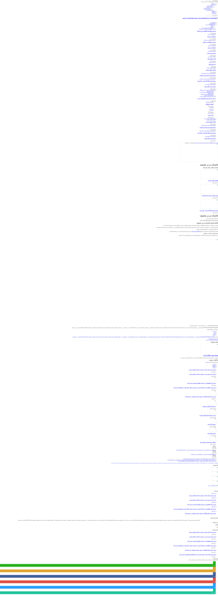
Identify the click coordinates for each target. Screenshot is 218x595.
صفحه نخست (213, 22)
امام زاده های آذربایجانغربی (165, 336)
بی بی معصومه (120, 336)
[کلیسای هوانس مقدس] (211, 67)
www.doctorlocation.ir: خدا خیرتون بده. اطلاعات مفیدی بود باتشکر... (203, 454)
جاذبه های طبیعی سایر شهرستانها (207, 94)
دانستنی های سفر (210, 91)
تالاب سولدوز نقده (211, 58)
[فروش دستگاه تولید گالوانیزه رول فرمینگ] (207, 28)
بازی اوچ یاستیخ (212, 64)
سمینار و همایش (210, 93)
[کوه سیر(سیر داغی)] (212, 51)
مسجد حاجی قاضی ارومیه (212, 339)
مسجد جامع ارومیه (211, 433)
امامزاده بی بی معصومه (147, 336)
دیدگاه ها (214, 366)
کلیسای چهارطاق (209, 104)
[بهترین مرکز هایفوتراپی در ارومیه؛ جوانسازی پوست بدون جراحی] (215, 470)
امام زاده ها (173, 336)
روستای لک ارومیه (212, 424)
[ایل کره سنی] (210, 113)
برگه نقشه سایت (212, 23)
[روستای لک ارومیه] (212, 422)
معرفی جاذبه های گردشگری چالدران (207, 415)
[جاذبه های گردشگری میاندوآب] (212, 404)
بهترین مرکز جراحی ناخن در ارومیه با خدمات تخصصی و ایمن (202, 369)
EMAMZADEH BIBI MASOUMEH (208, 336)
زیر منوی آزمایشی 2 (207, 8)
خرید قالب (214, 12)
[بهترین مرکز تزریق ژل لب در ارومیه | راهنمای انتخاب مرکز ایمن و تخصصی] (215, 484)
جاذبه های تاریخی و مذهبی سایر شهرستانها (208, 89)
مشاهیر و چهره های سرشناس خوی (208, 442)
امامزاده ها (133, 336)
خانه (217, 142)
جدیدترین (214, 364)
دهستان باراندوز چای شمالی (97, 336)
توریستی (211, 26)
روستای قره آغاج (89, 336)
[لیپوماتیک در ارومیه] (212, 34)
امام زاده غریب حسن (186, 336)
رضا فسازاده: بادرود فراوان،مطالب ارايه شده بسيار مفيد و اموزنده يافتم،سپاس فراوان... (199, 458)
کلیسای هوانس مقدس (211, 70)
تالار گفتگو (214, 11)
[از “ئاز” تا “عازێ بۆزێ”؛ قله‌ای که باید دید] (208, 96)
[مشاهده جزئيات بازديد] (217, 527)
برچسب (214, 367)
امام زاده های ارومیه (156, 336)
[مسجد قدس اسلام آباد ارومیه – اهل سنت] (207, 78)
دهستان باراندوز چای (107, 336)
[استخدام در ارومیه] (212, 45)
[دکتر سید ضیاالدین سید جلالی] (210, 40)
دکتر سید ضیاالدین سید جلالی (209, 42)
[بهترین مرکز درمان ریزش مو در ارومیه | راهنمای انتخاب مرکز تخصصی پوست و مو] (215, 479)
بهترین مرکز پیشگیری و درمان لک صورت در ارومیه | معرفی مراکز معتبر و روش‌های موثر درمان (195, 387)
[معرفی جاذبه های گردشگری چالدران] (212, 413)
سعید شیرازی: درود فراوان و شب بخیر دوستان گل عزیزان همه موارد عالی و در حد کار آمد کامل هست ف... (196, 449)
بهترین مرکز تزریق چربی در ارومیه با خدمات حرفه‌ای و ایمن (202, 374)
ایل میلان (211, 109)
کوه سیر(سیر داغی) (211, 53)
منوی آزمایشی (213, 4)
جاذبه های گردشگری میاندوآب (209, 406)
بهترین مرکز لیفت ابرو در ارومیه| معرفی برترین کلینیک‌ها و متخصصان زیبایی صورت (197, 554)
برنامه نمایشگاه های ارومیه (211, 24)
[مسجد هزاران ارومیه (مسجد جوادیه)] (208, 73)
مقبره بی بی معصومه (77, 336)
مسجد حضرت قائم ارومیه (210, 86)
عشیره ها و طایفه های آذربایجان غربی (206, 92)
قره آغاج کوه (83, 336)
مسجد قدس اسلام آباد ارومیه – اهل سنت (206, 81)
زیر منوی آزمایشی (210, 5)
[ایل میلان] (211, 107)
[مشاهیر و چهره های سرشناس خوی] (212, 440)
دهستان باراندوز (114, 336)
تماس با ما (214, 13)
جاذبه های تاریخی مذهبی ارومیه (207, 27)
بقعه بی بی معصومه (127, 336)
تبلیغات (212, 25)
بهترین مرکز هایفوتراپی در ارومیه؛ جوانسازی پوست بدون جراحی (201, 383)
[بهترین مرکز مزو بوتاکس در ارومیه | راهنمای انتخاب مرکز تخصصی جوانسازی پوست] (213, 485)
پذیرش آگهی (213, 3)
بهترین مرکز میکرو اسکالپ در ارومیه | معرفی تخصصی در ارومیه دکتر (200, 396)
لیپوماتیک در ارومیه (211, 36)
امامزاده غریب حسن (139, 336)
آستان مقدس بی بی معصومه (195, 336)
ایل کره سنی (210, 115)
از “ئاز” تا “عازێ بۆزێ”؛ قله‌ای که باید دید (206, 98)
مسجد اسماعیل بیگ (213, 338)
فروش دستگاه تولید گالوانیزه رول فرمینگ (206, 31)
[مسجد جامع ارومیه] (212, 431)
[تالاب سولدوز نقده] (212, 56)
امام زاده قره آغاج (178, 336)
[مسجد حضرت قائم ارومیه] (210, 84)
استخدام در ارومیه (212, 47)
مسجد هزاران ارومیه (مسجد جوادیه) (208, 75)
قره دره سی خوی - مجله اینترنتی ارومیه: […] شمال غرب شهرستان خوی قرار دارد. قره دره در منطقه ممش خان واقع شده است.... (191, 459)
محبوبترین (214, 365)
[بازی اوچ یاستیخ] (212, 62)
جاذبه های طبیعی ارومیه (208, 95)
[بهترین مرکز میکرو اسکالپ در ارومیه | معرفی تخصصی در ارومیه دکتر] (215, 475)
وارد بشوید (208, 362)
